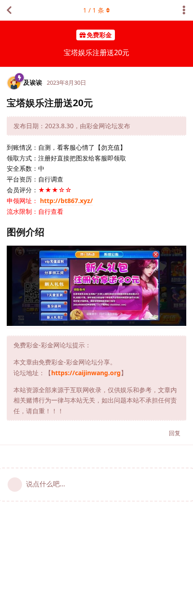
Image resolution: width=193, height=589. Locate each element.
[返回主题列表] (9, 10)
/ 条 (93, 10)
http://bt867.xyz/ (66, 200)
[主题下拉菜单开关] (184, 10)
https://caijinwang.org (86, 372)
